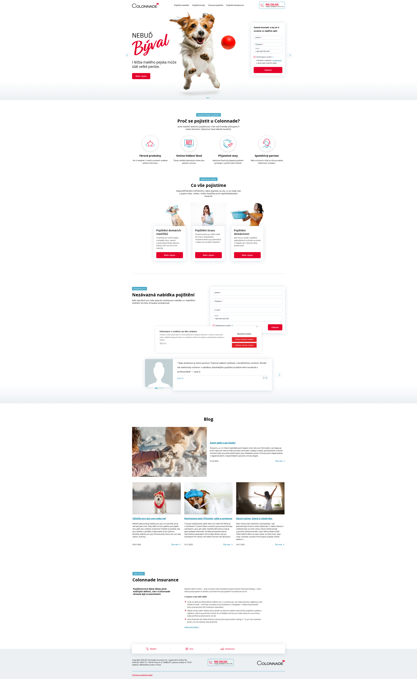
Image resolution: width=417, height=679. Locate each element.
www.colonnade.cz (192, 627)
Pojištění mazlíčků (181, 5)
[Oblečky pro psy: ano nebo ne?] (156, 498)
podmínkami (277, 60)
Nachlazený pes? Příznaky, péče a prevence (208, 518)
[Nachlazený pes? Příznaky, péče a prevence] (208, 498)
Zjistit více (163, 343)
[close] (257, 326)
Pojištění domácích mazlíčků (168, 232)
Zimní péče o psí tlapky (223, 442)
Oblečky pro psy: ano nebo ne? (149, 518)
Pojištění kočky (198, 5)
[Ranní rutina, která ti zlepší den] (260, 498)
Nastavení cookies (244, 334)
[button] (273, 57)
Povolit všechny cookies (244, 339)
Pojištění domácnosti (235, 5)
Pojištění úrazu (205, 230)
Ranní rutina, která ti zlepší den (254, 518)
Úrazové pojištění (215, 5)
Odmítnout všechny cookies (244, 345)
